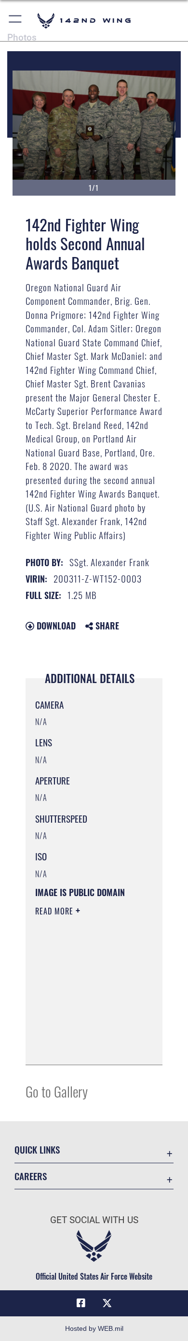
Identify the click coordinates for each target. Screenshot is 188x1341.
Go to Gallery (57, 1091)
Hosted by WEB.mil (94, 1328)
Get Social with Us (94, 1220)
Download (55, 625)
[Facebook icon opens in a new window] (81, 1303)
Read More (55, 911)
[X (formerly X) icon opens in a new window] (107, 1303)
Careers (30, 1176)
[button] (15, 20)
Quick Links (37, 1149)
